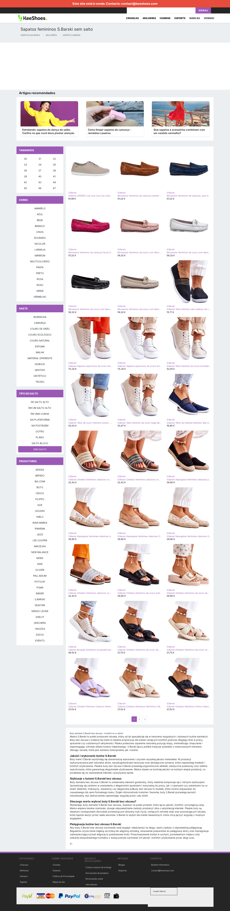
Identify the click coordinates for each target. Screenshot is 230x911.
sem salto (39, 449)
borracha (40, 317)
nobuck (40, 364)
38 (54, 170)
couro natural (40, 340)
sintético (40, 375)
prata (39, 267)
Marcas (194, 18)
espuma (40, 346)
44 (54, 182)
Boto (40, 487)
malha (40, 352)
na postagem (39, 425)
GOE (39, 505)
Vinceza (40, 628)
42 (25, 182)
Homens (24, 876)
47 (54, 188)
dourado (40, 237)
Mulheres (24, 870)
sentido (40, 370)
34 (39, 164)
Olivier (39, 569)
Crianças (24, 865)
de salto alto (40, 402)
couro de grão (40, 328)
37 (39, 170)
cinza (39, 231)
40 (39, 176)
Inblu (39, 516)
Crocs (40, 493)
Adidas (40, 469)
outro (40, 431)
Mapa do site (59, 882)
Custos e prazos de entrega (98, 867)
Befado (39, 475)
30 (25, 158)
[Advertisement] (101, 66)
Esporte (23, 882)
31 (40, 158)
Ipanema (40, 528)
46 (39, 188)
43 (39, 182)
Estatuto (56, 870)
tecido (40, 381)
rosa (40, 279)
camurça (40, 322)
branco (40, 226)
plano (40, 437)
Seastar (40, 605)
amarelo (39, 208)
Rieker (40, 593)
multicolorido (40, 261)
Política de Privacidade (63, 876)
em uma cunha (40, 413)
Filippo (39, 499)
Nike (40, 563)
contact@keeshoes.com (139, 3)
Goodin (40, 510)
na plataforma (40, 419)
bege (40, 220)
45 (25, 188)
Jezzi (40, 534)
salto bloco (40, 443)
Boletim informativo (160, 865)
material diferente (40, 358)
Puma (40, 587)
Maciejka (40, 546)
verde (40, 290)
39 (25, 176)
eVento (40, 640)
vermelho (40, 296)
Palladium (39, 575)
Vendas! (209, 18)
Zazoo (40, 634)
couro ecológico (40, 334)
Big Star (40, 481)
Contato (56, 865)
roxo (40, 285)
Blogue (121, 865)
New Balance (39, 552)
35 (54, 164)
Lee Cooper (40, 540)
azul (40, 214)
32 (54, 158)
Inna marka (39, 522)
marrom (40, 255)
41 (54, 176)
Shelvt (40, 617)
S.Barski (40, 599)
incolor (40, 243)
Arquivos (122, 870)
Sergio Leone (39, 611)
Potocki (40, 581)
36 (25, 170)
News (39, 558)
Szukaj (203, 10)
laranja (40, 249)
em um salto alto (39, 407)
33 (25, 164)
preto (40, 273)
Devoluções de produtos (97, 873)
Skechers (40, 622)
